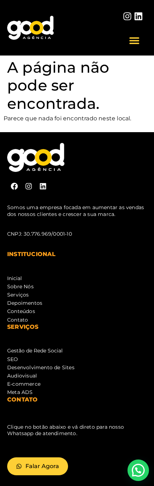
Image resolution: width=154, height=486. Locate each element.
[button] (134, 40)
